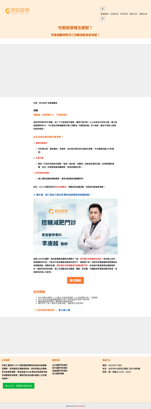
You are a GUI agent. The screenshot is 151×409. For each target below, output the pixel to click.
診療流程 (114, 13)
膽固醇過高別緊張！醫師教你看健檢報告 (55, 301)
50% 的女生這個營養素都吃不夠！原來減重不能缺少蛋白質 (63, 299)
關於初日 (134, 13)
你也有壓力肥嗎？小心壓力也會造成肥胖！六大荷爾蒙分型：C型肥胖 (68, 297)
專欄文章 (143, 13)
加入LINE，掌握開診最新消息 (18, 385)
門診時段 (124, 13)
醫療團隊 (105, 13)
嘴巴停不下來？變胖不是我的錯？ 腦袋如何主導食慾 (60, 303)
